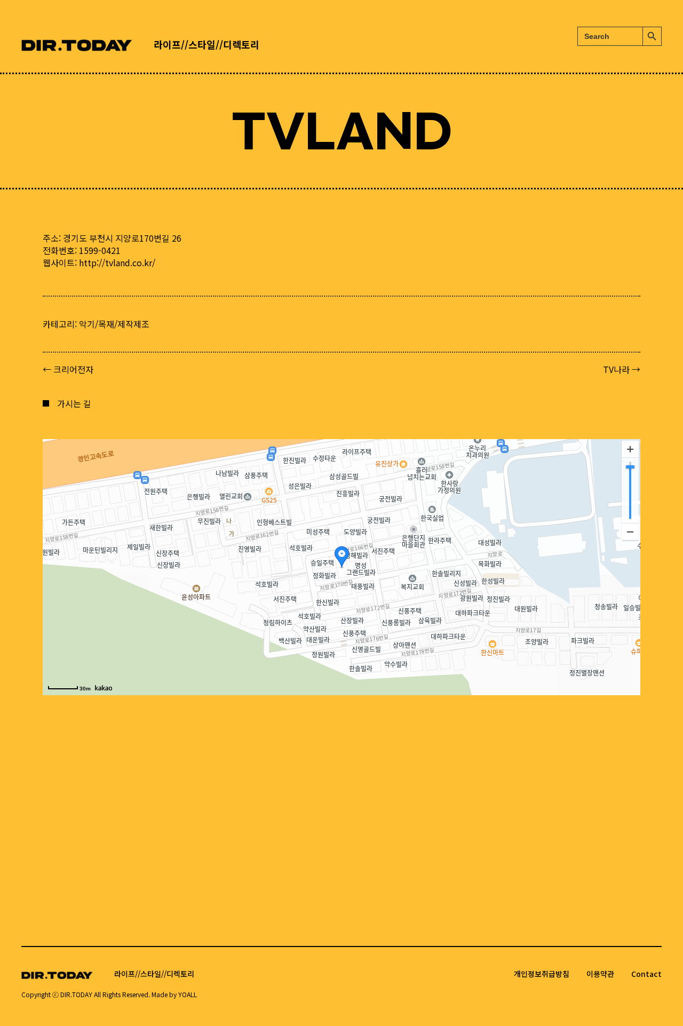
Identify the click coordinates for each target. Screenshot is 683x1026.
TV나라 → (621, 369)
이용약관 (600, 973)
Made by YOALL (174, 994)
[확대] (630, 449)
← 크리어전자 (68, 369)
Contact (646, 973)
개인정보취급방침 (541, 973)
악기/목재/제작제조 (114, 323)
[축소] (630, 531)
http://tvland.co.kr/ (117, 262)
